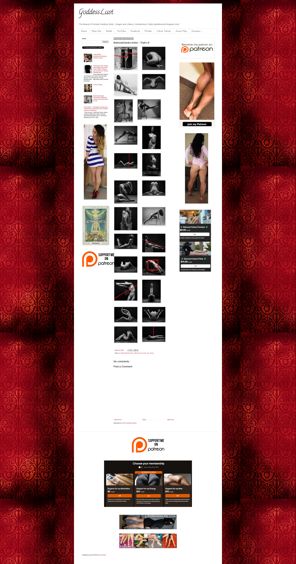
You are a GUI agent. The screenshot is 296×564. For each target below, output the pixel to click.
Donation (196, 31)
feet (142, 353)
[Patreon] (98, 266)
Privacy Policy (101, 555)
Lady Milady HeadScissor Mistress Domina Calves (100, 56)
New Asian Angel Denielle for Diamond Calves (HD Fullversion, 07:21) (100, 98)
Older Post (170, 420)
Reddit (109, 31)
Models (148, 31)
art (119, 353)
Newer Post (117, 420)
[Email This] (128, 350)
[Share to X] (133, 350)
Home (84, 31)
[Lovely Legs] (196, 203)
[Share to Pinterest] (137, 350)
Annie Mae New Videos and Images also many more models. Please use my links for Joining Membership (100, 69)
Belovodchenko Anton (127, 353)
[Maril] (95, 199)
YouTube (121, 31)
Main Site (96, 31)
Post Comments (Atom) (129, 423)
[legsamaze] (148, 506)
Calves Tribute (164, 31)
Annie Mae (181, 31)
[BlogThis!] (131, 350)
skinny (152, 353)
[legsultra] (148, 547)
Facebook (135, 31)
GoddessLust (96, 12)
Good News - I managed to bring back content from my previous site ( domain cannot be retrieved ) (96, 108)
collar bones (137, 353)
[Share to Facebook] (135, 350)
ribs (148, 353)
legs (145, 353)
